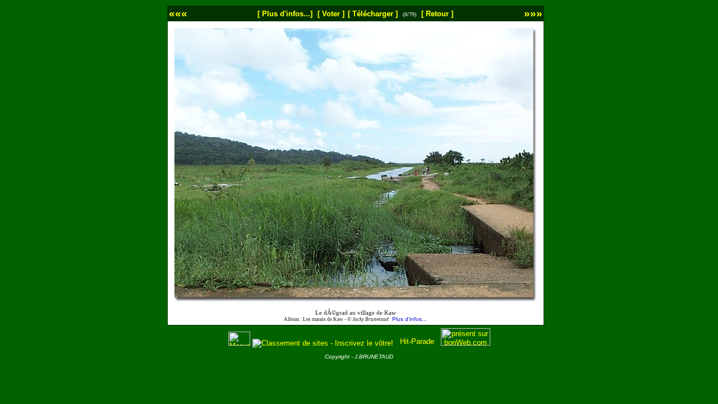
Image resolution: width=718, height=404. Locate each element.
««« (178, 13)
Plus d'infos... (409, 319)
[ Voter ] (330, 14)
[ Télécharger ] (373, 14)
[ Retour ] (437, 14)
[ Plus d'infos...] (284, 14)
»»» (533, 13)
